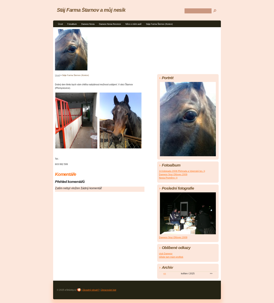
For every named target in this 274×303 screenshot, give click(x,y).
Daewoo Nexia (88, 24)
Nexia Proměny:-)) (168, 178)
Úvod (60, 24)
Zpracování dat (108, 290)
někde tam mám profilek (171, 257)
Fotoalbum (72, 24)
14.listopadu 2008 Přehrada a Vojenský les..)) (182, 171)
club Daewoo (165, 253)
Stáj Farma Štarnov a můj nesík (91, 10)
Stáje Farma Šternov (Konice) (159, 24)
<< (164, 273)
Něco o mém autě (133, 24)
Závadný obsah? (90, 290)
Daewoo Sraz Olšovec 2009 (173, 174)
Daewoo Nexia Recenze (110, 24)
